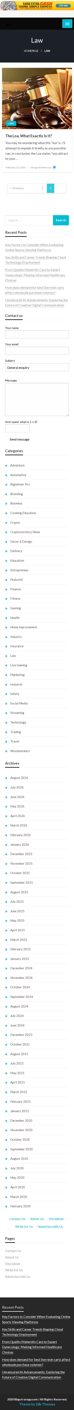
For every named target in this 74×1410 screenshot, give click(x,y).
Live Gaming (18, 665)
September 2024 (21, 997)
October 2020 (20, 1139)
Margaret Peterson (41, 167)
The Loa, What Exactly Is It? (28, 136)
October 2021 (20, 1044)
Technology (18, 722)
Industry (16, 636)
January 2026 (19, 844)
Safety (14, 693)
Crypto (15, 522)
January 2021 (19, 1111)
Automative (18, 475)
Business (16, 503)
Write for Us (24, 1226)
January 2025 (19, 958)
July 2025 (17, 901)
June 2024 (17, 1025)
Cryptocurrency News (25, 532)
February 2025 (20, 949)
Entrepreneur (19, 570)
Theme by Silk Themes (37, 1404)
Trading (15, 732)
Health (15, 617)
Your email (11, 344)
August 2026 (19, 777)
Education (17, 560)
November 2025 (21, 863)
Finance (15, 589)
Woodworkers (20, 751)
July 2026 (17, 787)
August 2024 (19, 1006)
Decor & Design (21, 541)
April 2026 (17, 816)
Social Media (19, 703)
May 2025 (17, 920)
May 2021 (17, 1073)
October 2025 (20, 873)
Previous (18, 188)
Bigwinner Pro (20, 484)
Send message (19, 439)
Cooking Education (23, 513)
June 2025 (17, 911)
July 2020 (17, 1168)
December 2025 (21, 854)
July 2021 (17, 1063)
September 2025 (21, 882)
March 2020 (18, 1197)
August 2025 (19, 892)
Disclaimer (56, 1219)
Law (11, 123)
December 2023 (21, 1035)
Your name (12, 328)
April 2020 (17, 1187)
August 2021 (19, 1054)
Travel (14, 741)
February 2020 (20, 1206)
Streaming (17, 713)
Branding (16, 494)
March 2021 (18, 1092)
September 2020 (21, 1149)
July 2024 (17, 1016)
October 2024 (20, 987)
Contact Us (17, 1219)
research (16, 684)
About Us (37, 1219)
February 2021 (20, 1101)
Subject (10, 360)
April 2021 (17, 1082)
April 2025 (17, 930)
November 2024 (21, 978)
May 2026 (17, 806)
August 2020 (19, 1158)
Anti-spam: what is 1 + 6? (21, 422)
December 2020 (21, 1120)
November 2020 (21, 1130)
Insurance (17, 646)
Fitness (15, 598)
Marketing (17, 674)
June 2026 (17, 797)
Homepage (31, 51)
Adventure (17, 465)
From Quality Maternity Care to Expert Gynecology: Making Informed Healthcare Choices (35, 275)
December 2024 (21, 968)
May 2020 (17, 1177)
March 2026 (18, 825)
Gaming (15, 608)
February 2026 (20, 835)
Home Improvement (23, 627)
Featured (16, 579)
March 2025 (18, 939)
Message (11, 380)
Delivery (16, 551)
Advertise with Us (50, 1226)
